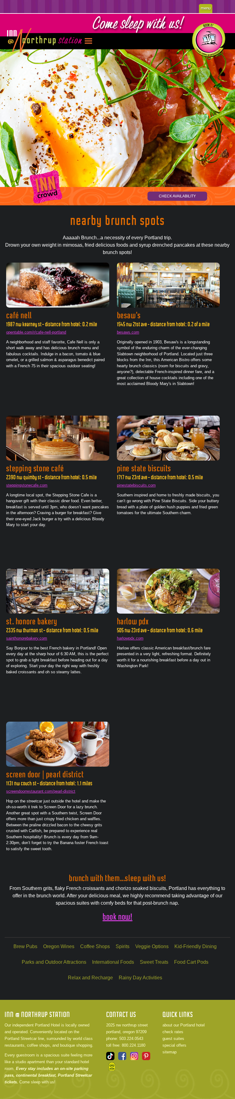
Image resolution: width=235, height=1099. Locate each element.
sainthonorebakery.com (26, 638)
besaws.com (128, 332)
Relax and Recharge (90, 977)
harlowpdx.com (130, 638)
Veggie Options (152, 946)
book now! (117, 917)
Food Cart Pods (191, 962)
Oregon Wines (58, 946)
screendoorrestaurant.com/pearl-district (40, 791)
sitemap (169, 1052)
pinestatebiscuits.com (136, 485)
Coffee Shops (95, 946)
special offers (174, 1045)
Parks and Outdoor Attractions (54, 962)
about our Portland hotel (183, 1025)
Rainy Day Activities (140, 977)
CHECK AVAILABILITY (177, 196)
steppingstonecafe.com (26, 485)
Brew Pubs (25, 946)
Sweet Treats (154, 962)
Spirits (122, 946)
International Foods (113, 962)
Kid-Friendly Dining (195, 946)
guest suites (173, 1038)
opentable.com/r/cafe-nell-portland (36, 332)
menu (206, 8)
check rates (172, 1032)
